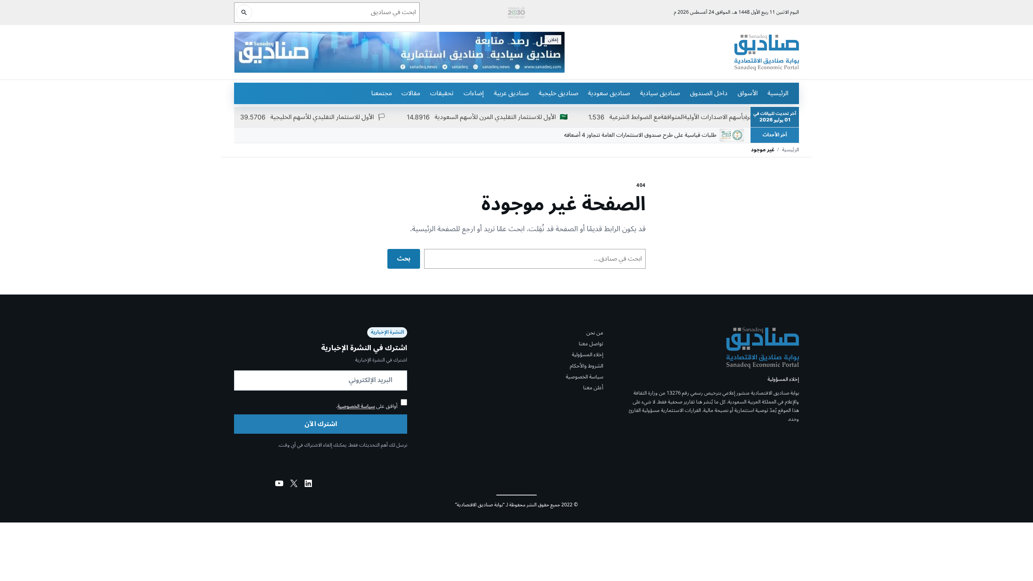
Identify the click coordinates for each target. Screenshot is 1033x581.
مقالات (410, 93)
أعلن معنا (593, 387)
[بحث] (244, 12)
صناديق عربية (511, 93)
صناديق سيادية (660, 93)
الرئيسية (777, 93)
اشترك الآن (321, 424)
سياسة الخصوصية (584, 377)
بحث (403, 258)
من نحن (594, 333)
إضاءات (474, 93)
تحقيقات (442, 93)
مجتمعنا (381, 93)
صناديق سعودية (609, 93)
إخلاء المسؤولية (587, 354)
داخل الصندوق (709, 93)
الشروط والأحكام (586, 366)
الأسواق (748, 93)
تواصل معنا (591, 344)
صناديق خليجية (558, 93)
